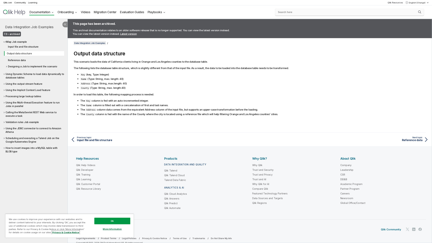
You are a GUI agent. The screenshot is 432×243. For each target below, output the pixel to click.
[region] (69, 226)
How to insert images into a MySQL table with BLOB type (32, 149)
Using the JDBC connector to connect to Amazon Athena (33, 130)
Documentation (39, 12)
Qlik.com (7, 2)
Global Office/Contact (352, 202)
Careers (345, 193)
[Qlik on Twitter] (407, 229)
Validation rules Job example (22, 122)
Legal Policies (129, 238)
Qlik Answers (171, 198)
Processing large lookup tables (23, 96)
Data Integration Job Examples (29, 27)
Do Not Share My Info (221, 238)
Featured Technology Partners (270, 193)
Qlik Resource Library (88, 188)
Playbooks (154, 12)
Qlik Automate (172, 208)
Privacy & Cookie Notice (154, 238)
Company (346, 165)
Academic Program (351, 184)
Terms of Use (180, 238)
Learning (32, 2)
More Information (112, 229)
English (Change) (417, 3)
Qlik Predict (171, 203)
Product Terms (108, 238)
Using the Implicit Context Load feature (28, 90)
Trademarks (198, 238)
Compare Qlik (260, 188)
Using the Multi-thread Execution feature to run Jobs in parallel (33, 104)
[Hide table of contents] (65, 24)
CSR (342, 174)
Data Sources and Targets (267, 198)
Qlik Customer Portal (88, 184)
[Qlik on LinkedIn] (413, 229)
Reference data (17, 60)
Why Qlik (257, 165)
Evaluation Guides (132, 12)
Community (20, 2)
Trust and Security (263, 169)
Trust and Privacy (262, 174)
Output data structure (19, 53)
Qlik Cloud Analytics (175, 193)
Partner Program (349, 188)
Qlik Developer (84, 169)
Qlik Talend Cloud (174, 175)
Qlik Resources (395, 2)
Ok (112, 221)
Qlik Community (391, 229)
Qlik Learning (83, 179)
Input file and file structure (23, 46)
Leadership (347, 169)
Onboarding (66, 12)
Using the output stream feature (24, 83)
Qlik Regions (259, 202)
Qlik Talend (170, 170)
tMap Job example (16, 41)
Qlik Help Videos (86, 165)
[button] (419, 12)
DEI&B (343, 179)
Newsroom (346, 198)
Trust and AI (259, 179)
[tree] (33, 96)
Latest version (128, 33)
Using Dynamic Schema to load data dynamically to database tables (35, 76)
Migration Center (105, 12)
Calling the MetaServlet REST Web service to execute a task (31, 114)
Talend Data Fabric (175, 180)
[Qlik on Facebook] (420, 229)
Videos (85, 12)
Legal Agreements (85, 238)
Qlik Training (83, 174)
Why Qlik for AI (260, 184)
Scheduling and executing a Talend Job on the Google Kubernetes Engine (32, 140)
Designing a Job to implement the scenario (32, 66)
